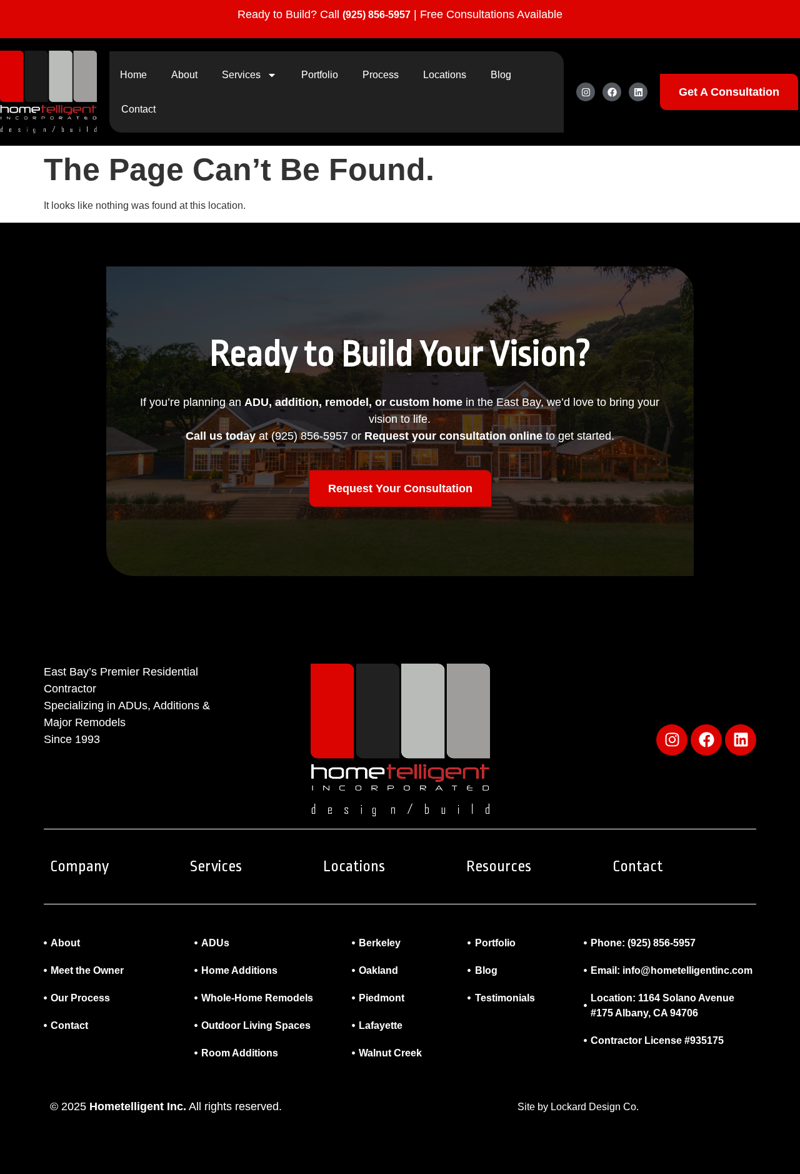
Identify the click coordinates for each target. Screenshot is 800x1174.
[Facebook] (611, 92)
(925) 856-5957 (376, 14)
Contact (138, 109)
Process (380, 74)
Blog (501, 74)
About (184, 74)
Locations (444, 74)
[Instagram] (585, 92)
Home (133, 74)
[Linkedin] (638, 92)
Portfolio (319, 74)
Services (241, 74)
